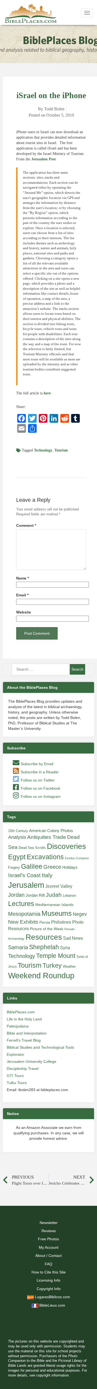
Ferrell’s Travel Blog (24, 1040)
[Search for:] (40, 669)
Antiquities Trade (46, 837)
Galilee (31, 866)
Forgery (14, 867)
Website (23, 612)
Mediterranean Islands (54, 904)
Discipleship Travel (23, 1068)
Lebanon (69, 895)
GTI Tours (15, 1075)
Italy (47, 875)
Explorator (15, 1054)
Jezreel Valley (58, 886)
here (47, 393)
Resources (44, 937)
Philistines (61, 922)
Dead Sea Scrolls (32, 848)
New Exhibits (23, 922)
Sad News (73, 938)
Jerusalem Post (43, 159)
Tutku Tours (17, 1082)
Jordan (16, 895)
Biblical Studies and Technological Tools (40, 1047)
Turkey (52, 965)
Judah (54, 895)
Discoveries (66, 846)
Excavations (45, 857)
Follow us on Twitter (37, 780)
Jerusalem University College (31, 1061)
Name (22, 578)
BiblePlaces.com (21, 1012)
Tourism (61, 450)
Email (22, 595)
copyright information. (53, 1375)
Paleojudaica (18, 1026)
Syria (65, 947)
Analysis (17, 837)
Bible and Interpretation (27, 1033)
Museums (56, 913)
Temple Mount (55, 955)
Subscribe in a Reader (39, 772)
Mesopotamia (24, 914)
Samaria (18, 947)
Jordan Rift (35, 895)
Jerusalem (26, 884)
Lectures (21, 903)
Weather (69, 966)
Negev (80, 914)
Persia (44, 922)
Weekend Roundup (41, 975)
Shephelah (44, 947)
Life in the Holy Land (24, 1019)
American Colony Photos (51, 831)
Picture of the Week (46, 929)
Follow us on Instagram (40, 796)
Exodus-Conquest (77, 858)
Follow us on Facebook (40, 788)
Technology (43, 450)
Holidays (70, 867)
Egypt (17, 857)
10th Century (18, 831)
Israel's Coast (24, 875)
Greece (52, 867)
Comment (26, 526)
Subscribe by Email (36, 764)
